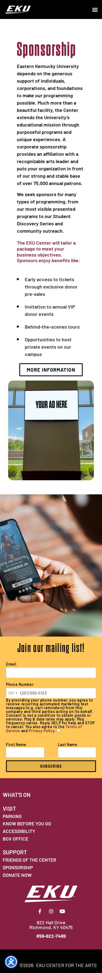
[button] (94, 9)
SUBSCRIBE (51, 766)
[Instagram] (51, 911)
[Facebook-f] (40, 911)
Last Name (68, 745)
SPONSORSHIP (18, 867)
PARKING (12, 816)
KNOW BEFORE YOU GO (27, 823)
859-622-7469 (51, 936)
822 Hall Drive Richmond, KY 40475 (51, 924)
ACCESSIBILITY (19, 831)
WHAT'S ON (16, 794)
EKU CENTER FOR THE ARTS (66, 965)
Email (11, 664)
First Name (16, 745)
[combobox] (12, 693)
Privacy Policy (41, 730)
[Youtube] (62, 911)
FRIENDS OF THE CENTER (29, 860)
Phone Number (19, 684)
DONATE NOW (17, 875)
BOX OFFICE (15, 839)
